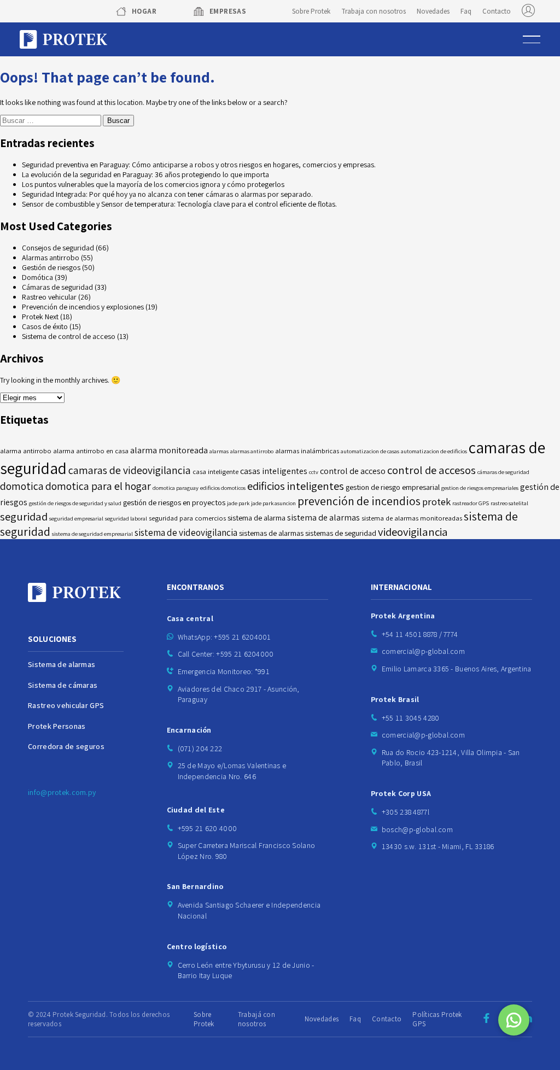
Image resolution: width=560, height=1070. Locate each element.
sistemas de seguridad (340, 533)
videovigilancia (413, 531)
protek (436, 501)
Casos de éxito (45, 326)
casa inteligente (215, 471)
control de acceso (353, 471)
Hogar (144, 11)
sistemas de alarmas (271, 533)
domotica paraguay (176, 488)
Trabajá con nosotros (256, 1019)
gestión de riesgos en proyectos (174, 502)
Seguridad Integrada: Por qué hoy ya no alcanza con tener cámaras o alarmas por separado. (167, 194)
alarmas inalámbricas (307, 450)
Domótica (37, 277)
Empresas (227, 11)
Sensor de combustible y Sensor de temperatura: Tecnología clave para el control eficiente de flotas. (179, 204)
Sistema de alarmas (61, 664)
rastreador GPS (470, 503)
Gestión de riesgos (51, 267)
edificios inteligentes (295, 485)
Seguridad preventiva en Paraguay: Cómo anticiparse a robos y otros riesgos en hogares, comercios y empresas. (199, 164)
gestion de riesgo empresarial (393, 487)
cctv (313, 472)
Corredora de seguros (66, 746)
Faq (465, 11)
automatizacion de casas (370, 451)
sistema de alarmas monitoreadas (411, 518)
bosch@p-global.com (417, 829)
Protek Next (40, 316)
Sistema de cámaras (62, 685)
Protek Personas (56, 726)
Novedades (433, 11)
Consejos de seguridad (58, 248)
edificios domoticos (223, 488)
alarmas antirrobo (251, 451)
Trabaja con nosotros (373, 11)
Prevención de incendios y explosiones (83, 307)
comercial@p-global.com (423, 651)
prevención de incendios (359, 500)
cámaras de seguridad (503, 472)
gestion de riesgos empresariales (479, 488)
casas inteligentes (273, 471)
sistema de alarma (256, 517)
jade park (238, 503)
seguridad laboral (126, 518)
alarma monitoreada (169, 450)
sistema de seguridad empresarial (92, 533)
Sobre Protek (311, 11)
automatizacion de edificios (434, 451)
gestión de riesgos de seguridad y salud (75, 503)
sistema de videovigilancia (186, 532)
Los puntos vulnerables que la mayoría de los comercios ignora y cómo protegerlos (153, 184)
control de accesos (431, 470)
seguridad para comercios (187, 518)
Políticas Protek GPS (437, 1019)
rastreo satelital (509, 503)
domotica (22, 486)
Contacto (496, 11)
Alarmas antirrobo (50, 257)
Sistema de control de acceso (68, 336)
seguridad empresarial (76, 518)
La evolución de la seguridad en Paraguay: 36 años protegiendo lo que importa (145, 174)
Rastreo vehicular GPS (66, 705)
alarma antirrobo (25, 450)
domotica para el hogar (98, 486)
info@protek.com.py (62, 792)
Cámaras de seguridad (57, 287)
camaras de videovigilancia (129, 470)
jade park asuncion (273, 503)
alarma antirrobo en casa (91, 450)
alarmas (219, 451)
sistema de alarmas (323, 517)
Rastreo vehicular (49, 297)
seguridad (24, 516)
